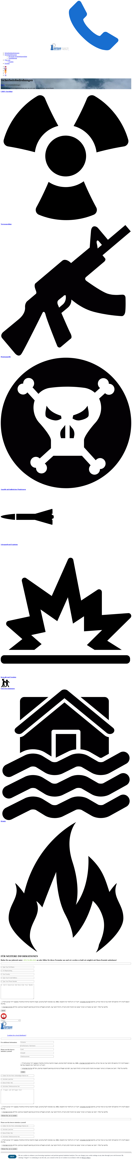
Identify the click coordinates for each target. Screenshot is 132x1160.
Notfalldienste (13, 58)
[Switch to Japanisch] (5, 74)
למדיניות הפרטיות (85, 1002)
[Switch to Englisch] (5, 67)
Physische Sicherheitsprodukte (18, 56)
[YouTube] (4, 1018)
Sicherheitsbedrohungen (12, 53)
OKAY (12, 1156)
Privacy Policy (86, 1157)
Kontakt (7, 63)
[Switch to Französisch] (5, 68)
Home (3, 85)
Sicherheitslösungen (11, 55)
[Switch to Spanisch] (5, 72)
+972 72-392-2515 (29, 960)
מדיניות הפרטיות (7, 1007)
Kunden (11, 62)
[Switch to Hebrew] (5, 75)
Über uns (7, 60)
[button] (20, 1020)
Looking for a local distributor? (16, 1035)
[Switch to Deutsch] (5, 70)
